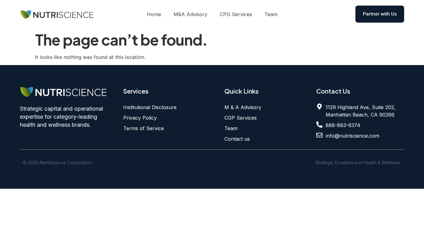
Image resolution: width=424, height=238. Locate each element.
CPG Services (236, 14)
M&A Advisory (190, 14)
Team (270, 14)
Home (154, 14)
